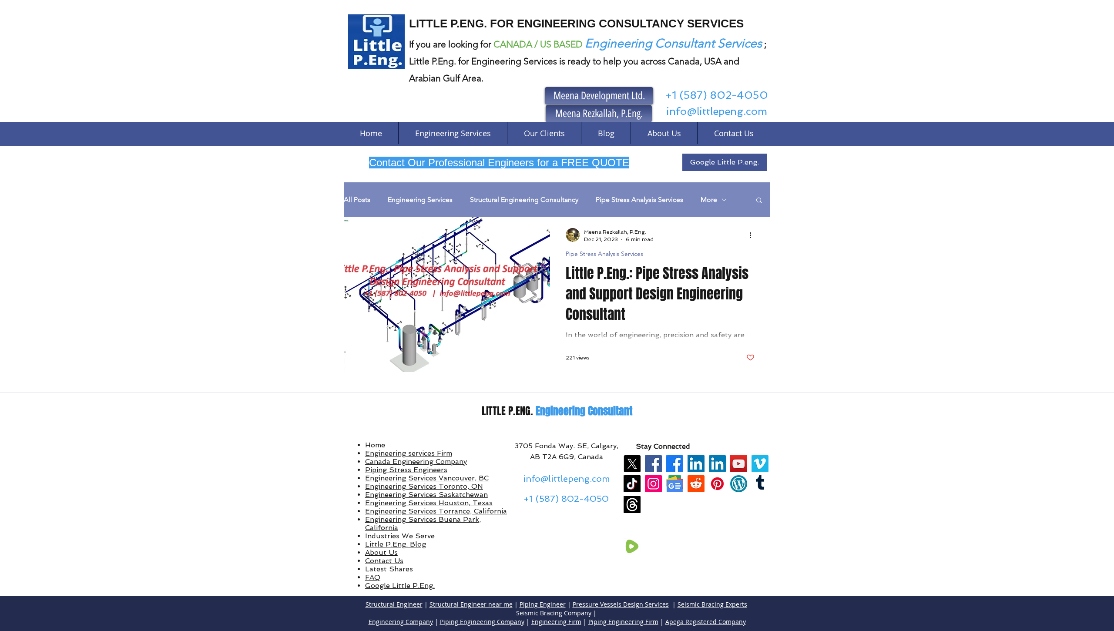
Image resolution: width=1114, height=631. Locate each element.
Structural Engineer (394, 604)
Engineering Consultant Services (673, 43)
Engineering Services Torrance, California (436, 511)
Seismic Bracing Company (553, 613)
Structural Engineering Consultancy (524, 199)
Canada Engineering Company (416, 461)
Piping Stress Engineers (406, 470)
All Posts (357, 199)
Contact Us (384, 561)
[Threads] (632, 504)
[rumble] (632, 546)
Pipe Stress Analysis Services (639, 199)
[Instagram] (653, 483)
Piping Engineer (543, 604)
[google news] (674, 483)
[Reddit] (696, 483)
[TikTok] (632, 483)
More (709, 199)
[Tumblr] (760, 483)
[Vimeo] (760, 463)
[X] (632, 463)
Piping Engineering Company (482, 622)
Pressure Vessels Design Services (621, 604)
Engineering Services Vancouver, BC (427, 478)
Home (375, 445)
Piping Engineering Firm (623, 622)
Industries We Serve (400, 536)
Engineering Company (401, 622)
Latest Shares (389, 569)
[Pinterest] (717, 483)
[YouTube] (738, 463)
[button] (759, 200)
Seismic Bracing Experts (712, 604)
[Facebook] (653, 463)
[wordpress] (738, 483)
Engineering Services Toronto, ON (424, 486)
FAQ (372, 577)
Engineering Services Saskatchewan (426, 494)
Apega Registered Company (705, 622)
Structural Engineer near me (471, 604)
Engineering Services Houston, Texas (429, 503)
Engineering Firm (556, 622)
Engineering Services (420, 199)
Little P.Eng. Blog (395, 544)
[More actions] (753, 235)
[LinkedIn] (696, 463)
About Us (381, 552)
